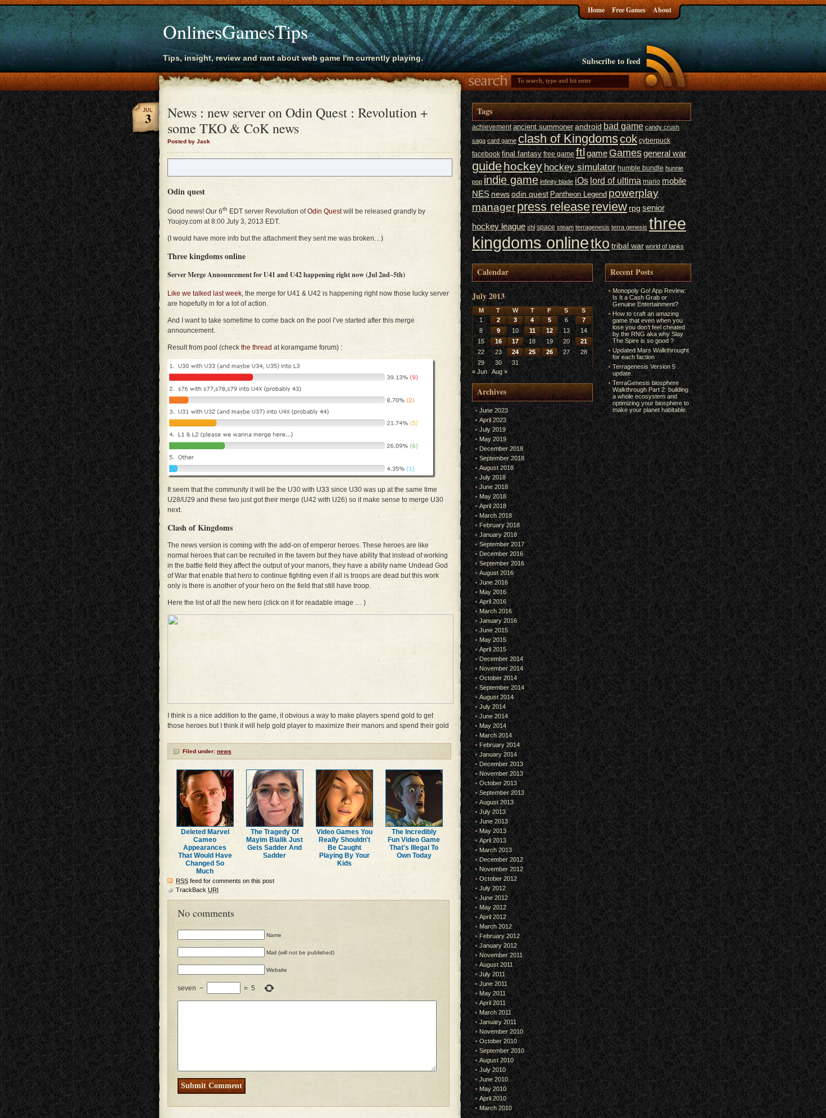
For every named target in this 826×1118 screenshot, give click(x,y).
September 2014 (501, 687)
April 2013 (492, 840)
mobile (674, 180)
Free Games (629, 10)
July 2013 (492, 811)
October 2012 (498, 878)
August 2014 (496, 697)
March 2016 (495, 611)
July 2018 (492, 477)
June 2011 (493, 983)
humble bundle (641, 168)
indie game (511, 180)
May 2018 (492, 496)
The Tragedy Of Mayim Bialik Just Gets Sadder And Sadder (274, 843)
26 (549, 351)
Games (625, 153)
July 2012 (492, 888)
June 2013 (493, 821)
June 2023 (493, 410)
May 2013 (492, 830)
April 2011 (492, 1002)
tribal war (627, 246)
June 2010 (493, 1079)
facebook (486, 154)
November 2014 (501, 668)
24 (515, 351)
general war (664, 153)
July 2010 (492, 1069)
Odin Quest (324, 211)
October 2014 (498, 678)
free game (558, 154)
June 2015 (493, 630)
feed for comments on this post (225, 880)
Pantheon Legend (578, 194)
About (662, 10)
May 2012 (492, 907)
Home (596, 10)
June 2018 (493, 486)
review (609, 207)
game (597, 153)
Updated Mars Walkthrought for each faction (650, 353)
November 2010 (501, 1031)
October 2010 (498, 1041)
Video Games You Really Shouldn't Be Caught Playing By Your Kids (344, 847)
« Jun (479, 371)
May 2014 (492, 725)
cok (628, 139)
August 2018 (496, 467)
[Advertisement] (639, 584)
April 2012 (492, 916)
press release (553, 207)
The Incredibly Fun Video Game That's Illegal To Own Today (414, 843)
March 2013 (495, 850)
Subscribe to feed (611, 61)
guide (487, 166)
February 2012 (499, 936)
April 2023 (492, 420)
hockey (522, 166)
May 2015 (492, 639)
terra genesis (629, 227)
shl (531, 227)
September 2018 (501, 458)
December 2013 (501, 764)
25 (532, 351)
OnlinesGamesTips (235, 31)
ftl (580, 152)
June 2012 (493, 897)
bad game (623, 126)
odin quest (529, 194)
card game (501, 140)
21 (583, 341)
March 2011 (495, 1012)
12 (549, 330)
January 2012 (498, 945)
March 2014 (495, 735)
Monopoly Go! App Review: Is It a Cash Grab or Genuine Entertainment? (649, 297)
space (546, 227)
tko (600, 243)
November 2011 (501, 955)
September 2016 (501, 563)
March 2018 (495, 515)
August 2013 (496, 802)
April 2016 (492, 601)
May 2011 (492, 993)
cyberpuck (654, 140)
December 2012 (501, 859)
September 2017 (501, 544)
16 (498, 341)
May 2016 (492, 592)
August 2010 (496, 1060)
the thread (256, 347)
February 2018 (499, 525)
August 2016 (496, 572)
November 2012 (501, 869)
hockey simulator (580, 167)
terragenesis (592, 227)
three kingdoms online (579, 233)
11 (532, 330)
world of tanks (665, 246)
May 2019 (492, 439)
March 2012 (495, 926)
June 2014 (493, 716)
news (224, 751)
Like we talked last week (204, 293)
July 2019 (492, 429)
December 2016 (501, 553)
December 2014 (501, 658)
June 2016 (493, 582)
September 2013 (501, 792)
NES (480, 193)
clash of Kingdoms (568, 139)
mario (651, 181)
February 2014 (499, 744)
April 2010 (492, 1098)
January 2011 (497, 1022)
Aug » (499, 371)
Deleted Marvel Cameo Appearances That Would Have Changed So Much (205, 851)
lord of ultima (615, 180)
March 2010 (495, 1108)
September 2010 (501, 1050)
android (588, 127)
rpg (635, 208)
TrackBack (197, 889)
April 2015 (492, 649)
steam (565, 227)
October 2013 (498, 783)
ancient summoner (543, 127)
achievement (491, 127)
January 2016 (498, 620)
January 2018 (498, 534)
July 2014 (492, 706)
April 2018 (492, 506)
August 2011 (496, 964)
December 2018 (501, 448)
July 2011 (492, 974)
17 (515, 341)
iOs (581, 180)
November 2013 (501, 773)
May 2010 (492, 1088)
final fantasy (522, 154)
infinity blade (556, 181)
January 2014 (498, 754)
